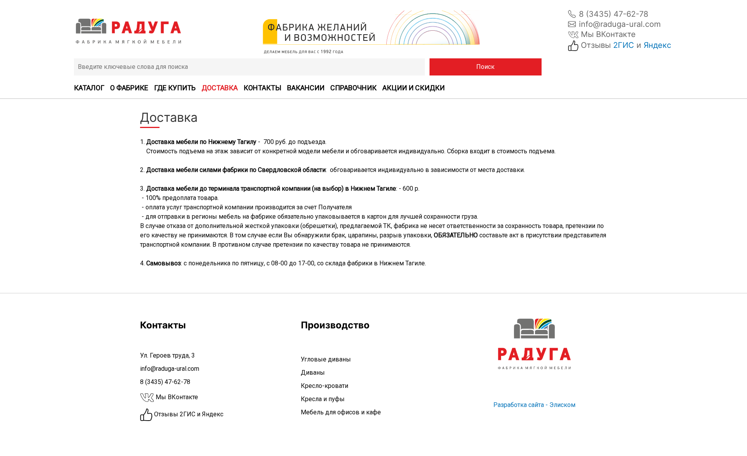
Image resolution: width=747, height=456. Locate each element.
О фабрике (129, 88)
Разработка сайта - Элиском (534, 405)
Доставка (220, 88)
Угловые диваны (326, 359)
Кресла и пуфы (323, 399)
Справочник (353, 88)
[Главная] (128, 31)
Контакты (262, 88)
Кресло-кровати (324, 385)
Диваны (313, 372)
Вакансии (305, 88)
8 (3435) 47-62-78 (613, 14)
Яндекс (657, 45)
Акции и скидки (413, 88)
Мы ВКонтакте (607, 34)
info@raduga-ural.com (620, 24)
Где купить (175, 88)
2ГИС (623, 45)
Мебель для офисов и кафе (341, 412)
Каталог (89, 88)
